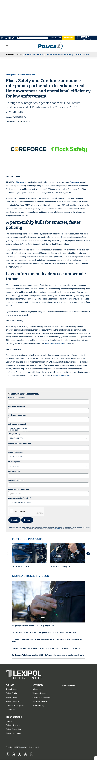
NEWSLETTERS (56, 38)
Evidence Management (26, 75)
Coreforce (74, 182)
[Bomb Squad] (48, 430)
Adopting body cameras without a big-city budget (33, 626)
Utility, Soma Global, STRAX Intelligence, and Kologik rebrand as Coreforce (44, 633)
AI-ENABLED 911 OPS (34, 55)
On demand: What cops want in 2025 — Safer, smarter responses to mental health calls (48, 655)
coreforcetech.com (62, 375)
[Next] (88, 553)
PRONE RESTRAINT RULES (85, 55)
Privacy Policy (56, 528)
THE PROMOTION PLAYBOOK (58, 55)
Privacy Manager (68, 685)
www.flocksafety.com (54, 343)
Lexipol (22, 747)
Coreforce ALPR (20, 566)
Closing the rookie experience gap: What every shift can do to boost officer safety (46, 648)
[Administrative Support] (48, 428)
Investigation (11, 75)
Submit (14, 520)
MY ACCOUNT (68, 38)
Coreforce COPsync (60, 566)
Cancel (27, 520)
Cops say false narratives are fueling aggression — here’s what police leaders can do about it (47, 640)
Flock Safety (21, 182)
